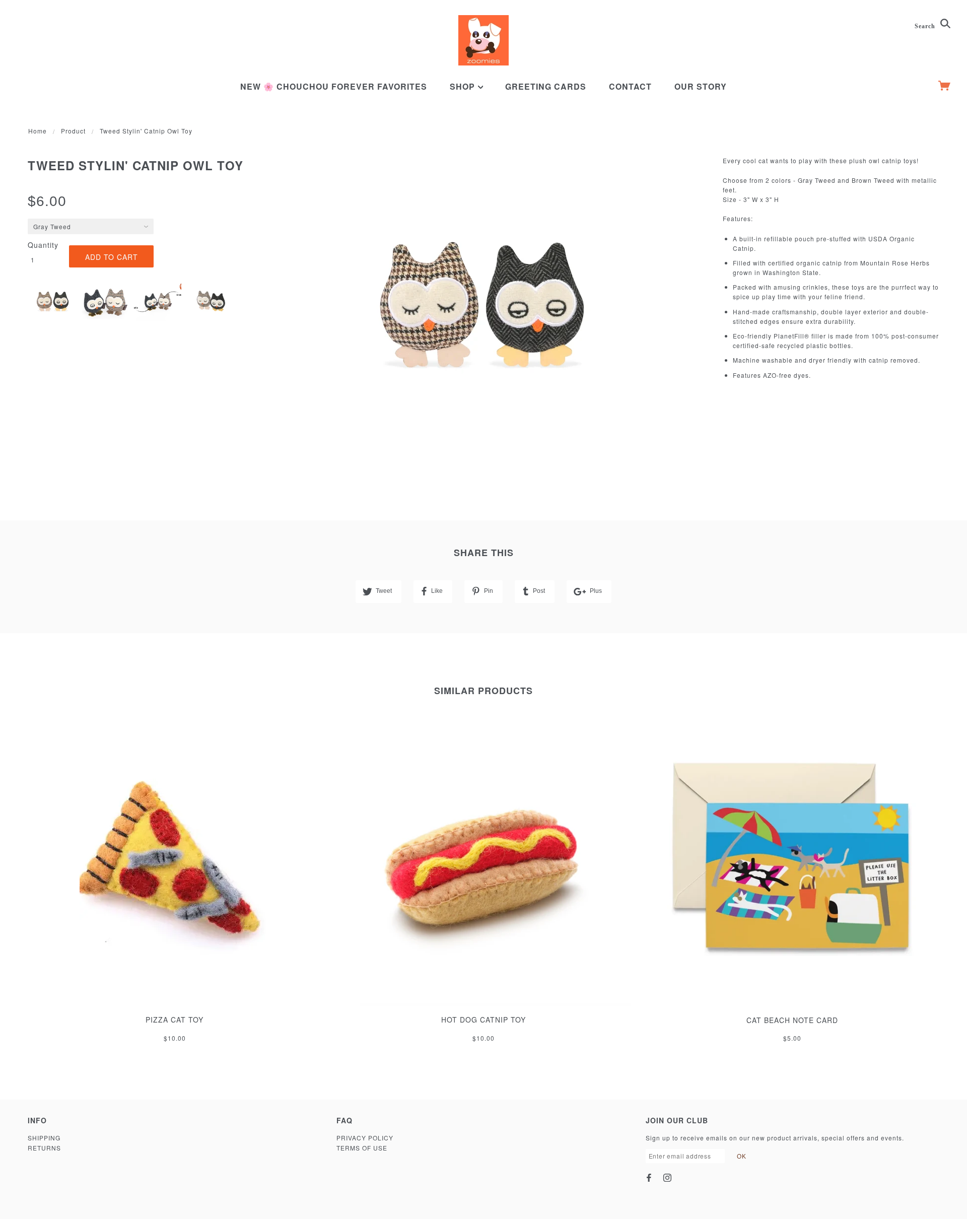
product (73, 130)
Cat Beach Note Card (792, 1020)
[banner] (483, 40)
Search (926, 26)
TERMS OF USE (361, 1147)
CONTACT (630, 86)
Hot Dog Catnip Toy (483, 1019)
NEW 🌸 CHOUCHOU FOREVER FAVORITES (333, 86)
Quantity (43, 245)
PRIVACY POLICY (364, 1137)
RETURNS (44, 1147)
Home (37, 130)
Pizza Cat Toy (174, 1019)
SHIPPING (44, 1137)
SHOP (463, 86)
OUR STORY (700, 86)
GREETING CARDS (545, 86)
